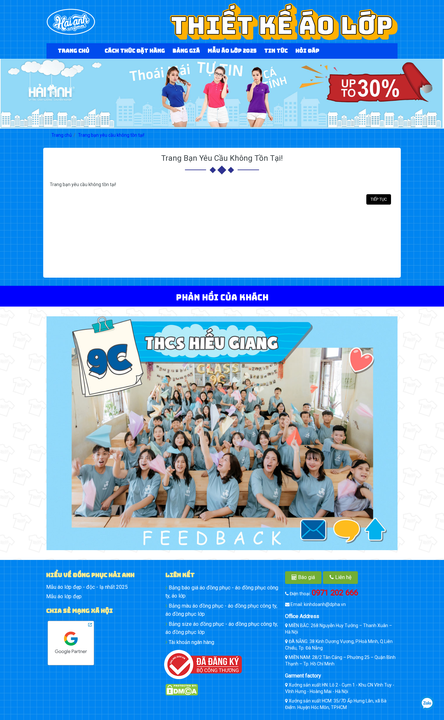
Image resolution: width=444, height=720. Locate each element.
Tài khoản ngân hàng (190, 642)
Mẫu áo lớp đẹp (64, 596)
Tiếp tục (379, 199)
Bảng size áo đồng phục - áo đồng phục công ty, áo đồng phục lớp (221, 628)
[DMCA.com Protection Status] (221, 690)
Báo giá (306, 577)
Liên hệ (342, 577)
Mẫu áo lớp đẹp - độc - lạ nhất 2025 (87, 587)
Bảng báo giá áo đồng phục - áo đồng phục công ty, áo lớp (221, 592)
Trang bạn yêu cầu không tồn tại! (111, 135)
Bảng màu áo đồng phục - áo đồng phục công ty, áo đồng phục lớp (221, 610)
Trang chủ (61, 135)
